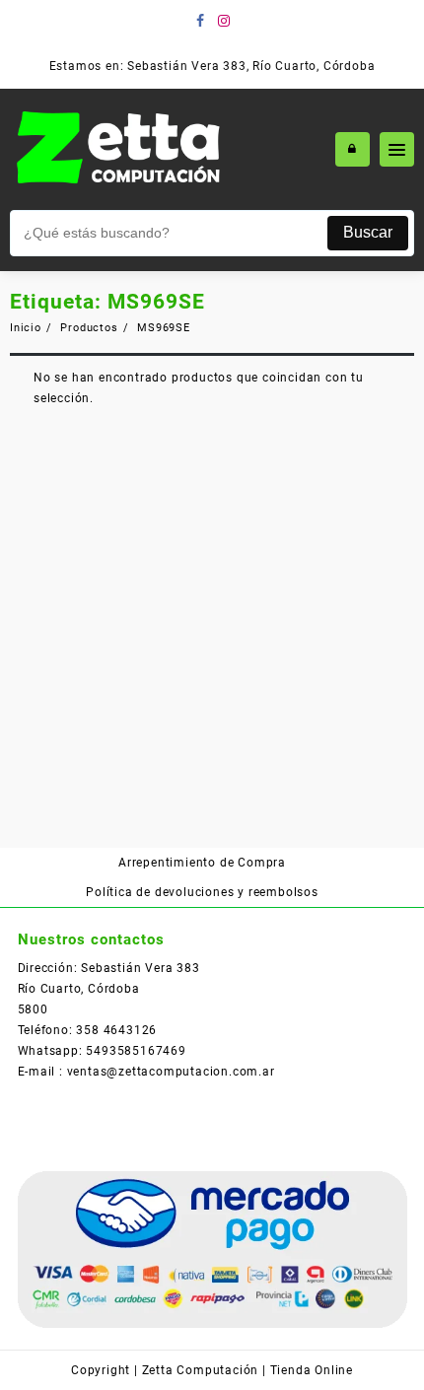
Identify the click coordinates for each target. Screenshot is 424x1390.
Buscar (367, 232)
